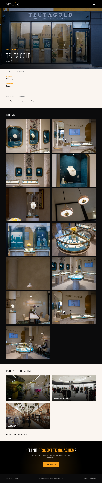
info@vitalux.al (58, 478)
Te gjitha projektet (16, 434)
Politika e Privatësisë (90, 478)
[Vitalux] (12, 3)
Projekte (9, 71)
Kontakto (51, 464)
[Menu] (94, 3)
